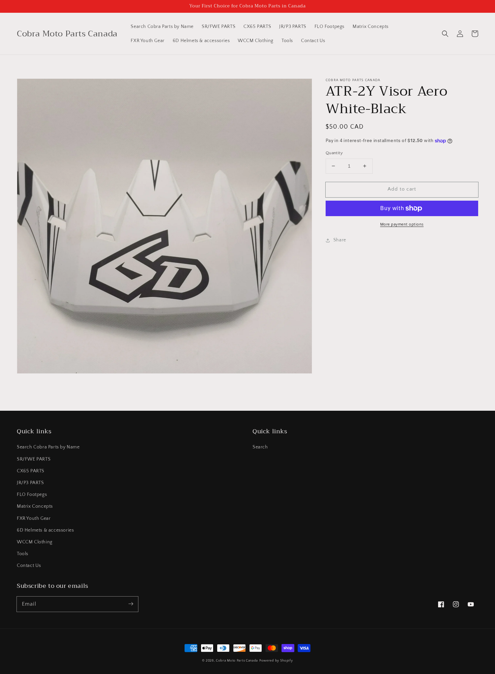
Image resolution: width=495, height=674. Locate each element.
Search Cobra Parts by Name (48, 447)
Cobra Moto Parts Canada (237, 661)
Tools (22, 554)
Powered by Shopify (276, 661)
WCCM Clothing (35, 542)
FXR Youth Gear (34, 518)
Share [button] (339, 240)
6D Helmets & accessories (45, 530)
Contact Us (29, 565)
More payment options (402, 224)
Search (260, 447)
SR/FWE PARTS (34, 459)
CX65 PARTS (30, 471)
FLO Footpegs (32, 494)
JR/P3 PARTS (30, 482)
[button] (445, 33)
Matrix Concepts (35, 506)
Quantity (334, 152)
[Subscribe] (130, 604)
